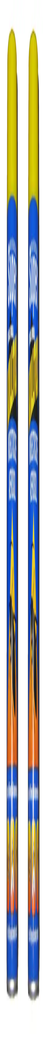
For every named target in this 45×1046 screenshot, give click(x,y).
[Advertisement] (22, 124)
